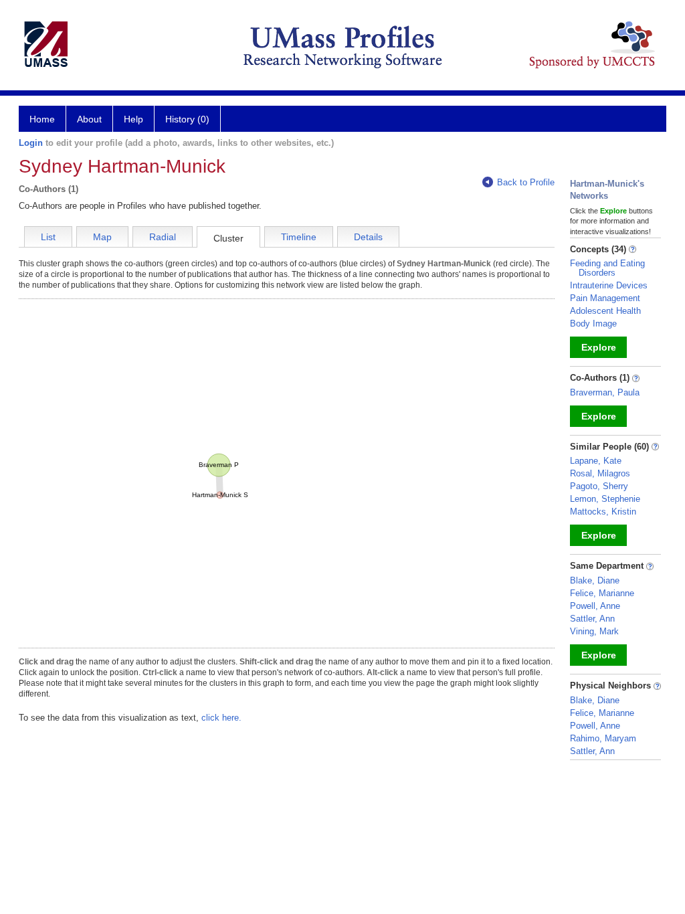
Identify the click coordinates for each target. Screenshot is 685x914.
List (48, 237)
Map (102, 237)
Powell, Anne (595, 606)
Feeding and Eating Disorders (607, 268)
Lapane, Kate (595, 461)
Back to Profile (526, 182)
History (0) (187, 119)
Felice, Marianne (602, 593)
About (89, 119)
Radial (162, 237)
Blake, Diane (594, 580)
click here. (221, 718)
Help (133, 119)
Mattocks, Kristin (603, 512)
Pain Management (605, 298)
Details (368, 237)
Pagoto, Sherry (599, 486)
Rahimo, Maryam (603, 738)
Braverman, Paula (605, 392)
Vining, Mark (594, 631)
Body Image (593, 323)
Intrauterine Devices (609, 285)
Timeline (298, 237)
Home (42, 119)
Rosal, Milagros (600, 473)
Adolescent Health (605, 311)
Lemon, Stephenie (605, 499)
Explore (598, 347)
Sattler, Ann (592, 619)
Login (31, 143)
